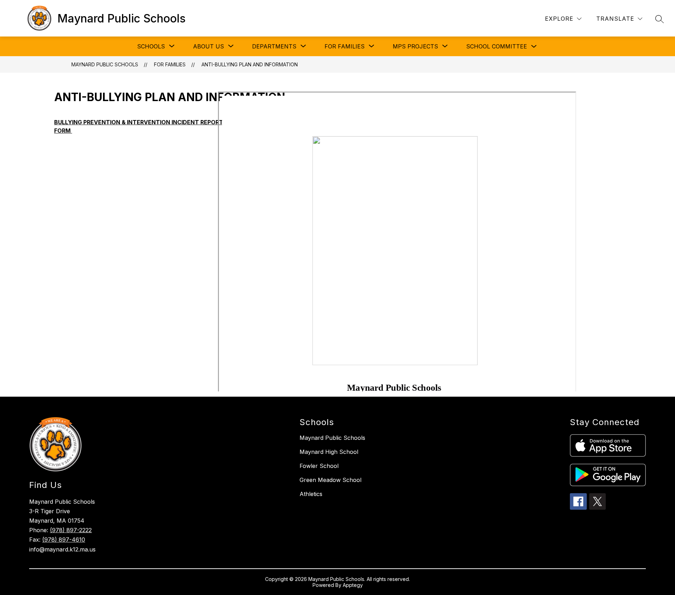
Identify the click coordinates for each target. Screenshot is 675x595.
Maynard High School (329, 451)
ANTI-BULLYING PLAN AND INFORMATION (249, 64)
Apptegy (353, 585)
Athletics (311, 493)
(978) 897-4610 (63, 539)
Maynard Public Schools (104, 64)
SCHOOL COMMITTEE (496, 46)
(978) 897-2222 (71, 530)
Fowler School (319, 465)
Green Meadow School (330, 479)
